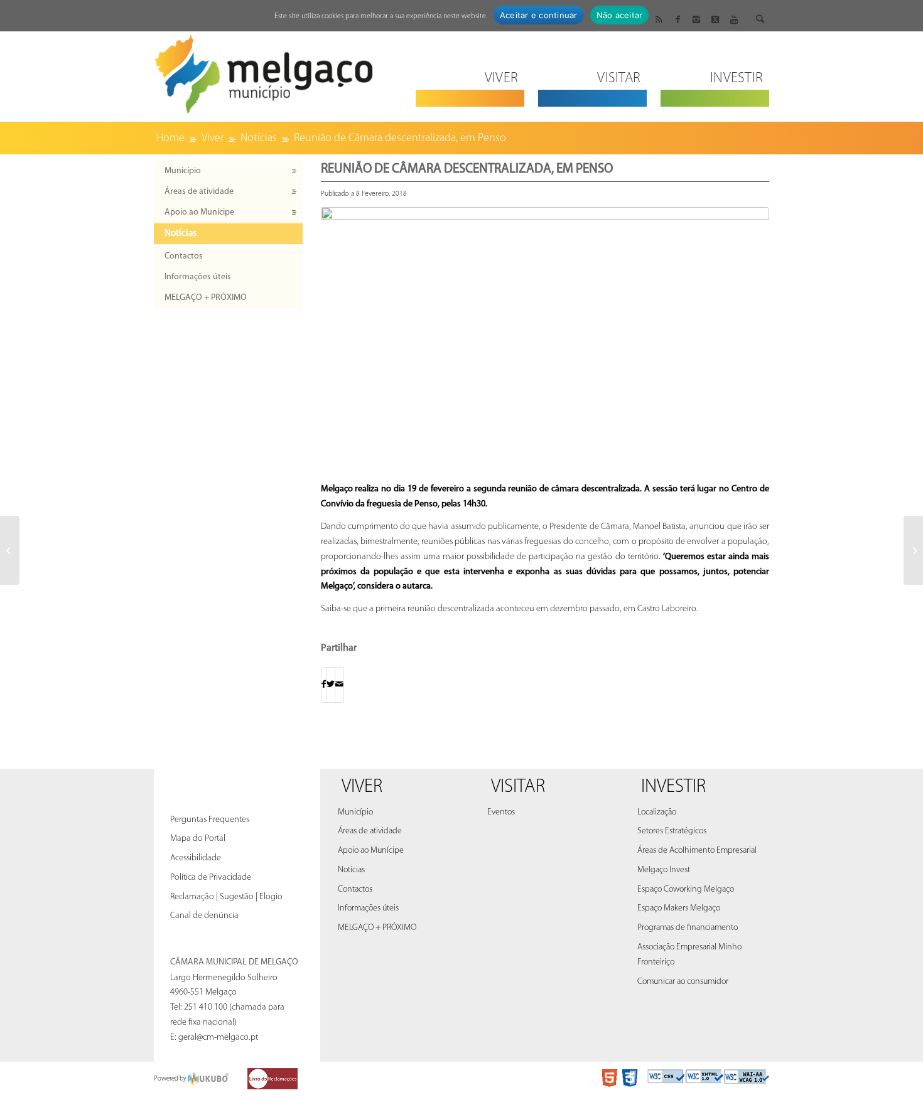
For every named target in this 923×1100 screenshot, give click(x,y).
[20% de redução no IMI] (913, 550)
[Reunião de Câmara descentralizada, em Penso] (545, 341)
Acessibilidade (195, 858)
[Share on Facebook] (323, 685)
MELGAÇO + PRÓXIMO (206, 297)
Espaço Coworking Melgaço (685, 889)
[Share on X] (331, 685)
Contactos (184, 256)
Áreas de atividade (199, 191)
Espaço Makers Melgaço (678, 908)
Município (183, 171)
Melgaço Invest (663, 870)
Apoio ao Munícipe (199, 212)
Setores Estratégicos (671, 831)
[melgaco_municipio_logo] (264, 71)
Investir (673, 787)
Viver (362, 787)
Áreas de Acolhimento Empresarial (697, 850)
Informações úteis (198, 277)
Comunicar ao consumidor (682, 981)
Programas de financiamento (687, 927)
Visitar (518, 787)
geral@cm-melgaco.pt (218, 1037)
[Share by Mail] (339, 685)
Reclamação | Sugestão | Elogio (226, 897)
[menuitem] (470, 70)
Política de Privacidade (210, 877)
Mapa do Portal (197, 838)
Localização (656, 812)
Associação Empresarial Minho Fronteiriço (689, 954)
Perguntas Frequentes (209, 820)
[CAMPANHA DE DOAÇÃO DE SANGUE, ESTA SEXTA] (9, 550)
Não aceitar (619, 15)
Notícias (181, 233)
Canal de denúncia (204, 916)
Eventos (501, 812)
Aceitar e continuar (539, 15)
